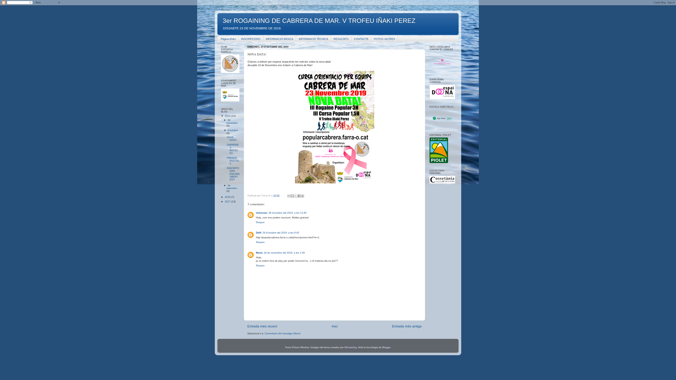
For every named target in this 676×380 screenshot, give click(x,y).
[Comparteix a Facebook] (299, 196)
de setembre (231, 187)
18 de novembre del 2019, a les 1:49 (284, 252)
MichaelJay (351, 347)
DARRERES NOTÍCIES (233, 149)
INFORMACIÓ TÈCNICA (313, 38)
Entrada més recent (262, 326)
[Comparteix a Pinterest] (302, 196)
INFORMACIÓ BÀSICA (279, 38)
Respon (260, 222)
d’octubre (233, 130)
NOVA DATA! (231, 138)
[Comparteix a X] (296, 196)
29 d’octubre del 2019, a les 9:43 (280, 232)
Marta (259, 252)
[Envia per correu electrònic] (289, 196)
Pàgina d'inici (228, 38)
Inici (335, 326)
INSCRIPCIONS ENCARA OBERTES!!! (233, 174)
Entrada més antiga (407, 326)
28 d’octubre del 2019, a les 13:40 (287, 213)
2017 (228, 201)
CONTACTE (361, 38)
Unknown (261, 213)
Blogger (386, 347)
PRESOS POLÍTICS (233, 161)
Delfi (258, 232)
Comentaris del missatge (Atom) (283, 333)
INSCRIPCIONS (250, 38)
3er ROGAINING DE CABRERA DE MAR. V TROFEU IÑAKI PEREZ (319, 20)
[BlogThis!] (292, 196)
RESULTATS (341, 38)
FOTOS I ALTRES (384, 38)
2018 (228, 197)
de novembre (232, 121)
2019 (228, 116)
